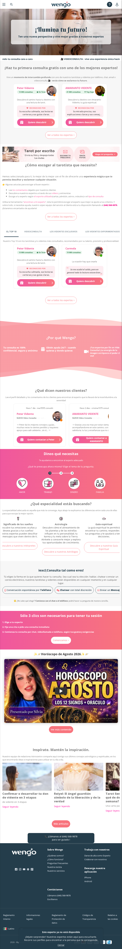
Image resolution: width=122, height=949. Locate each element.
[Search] (11, 4)
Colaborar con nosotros (95, 859)
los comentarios (20, 190)
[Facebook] (16, 869)
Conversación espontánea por (28, 590)
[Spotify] (28, 869)
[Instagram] (20, 869)
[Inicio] (61, 4)
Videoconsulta (33, 231)
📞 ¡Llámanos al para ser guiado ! (61, 838)
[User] (117, 4)
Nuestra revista (54, 867)
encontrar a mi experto (34, 202)
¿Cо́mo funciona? (55, 859)
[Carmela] (98, 251)
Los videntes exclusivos (63, 231)
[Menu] (4, 4)
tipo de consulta (95, 196)
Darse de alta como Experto (97, 855)
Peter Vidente (25, 88)
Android (88, 881)
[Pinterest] (32, 869)
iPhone (87, 877)
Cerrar (61, 944)
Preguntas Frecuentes (57, 863)
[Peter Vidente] (52, 91)
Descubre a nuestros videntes (104, 551)
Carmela (70, 248)
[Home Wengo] (24, 852)
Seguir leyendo (10, 806)
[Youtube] (24, 869)
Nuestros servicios (56, 870)
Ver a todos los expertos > (61, 134)
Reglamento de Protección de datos (59, 919)
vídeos (55, 193)
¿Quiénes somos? (55, 855)
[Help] (109, 4)
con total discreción (76, 590)
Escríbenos (52, 899)
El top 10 (11, 231)
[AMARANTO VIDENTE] (100, 91)
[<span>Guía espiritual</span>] (61, 527)
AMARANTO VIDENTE (78, 88)
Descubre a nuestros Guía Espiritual (61, 547)
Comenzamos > (61, 640)
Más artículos (61, 823)
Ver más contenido (61, 729)
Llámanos (59, 895)
